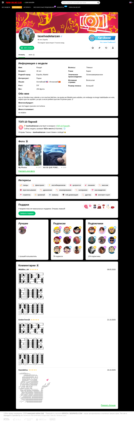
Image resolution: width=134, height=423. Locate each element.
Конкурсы (60, 7)
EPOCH (65, 413)
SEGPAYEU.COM (76, 413)
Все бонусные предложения (44, 7)
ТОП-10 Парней (63, 126)
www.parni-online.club (35, 413)
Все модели (6, 7)
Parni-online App (74, 7)
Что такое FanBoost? (108, 42)
